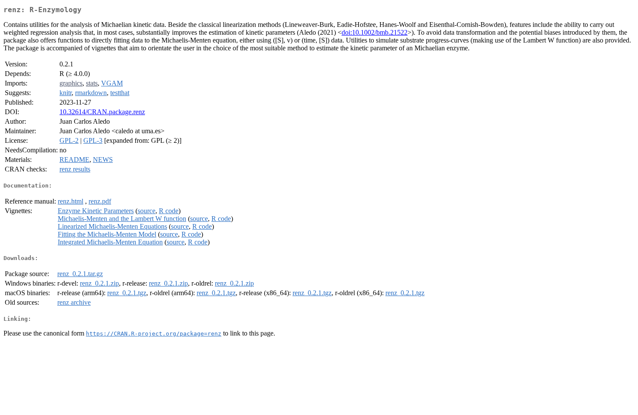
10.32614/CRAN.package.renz (102, 111)
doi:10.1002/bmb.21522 (375, 32)
